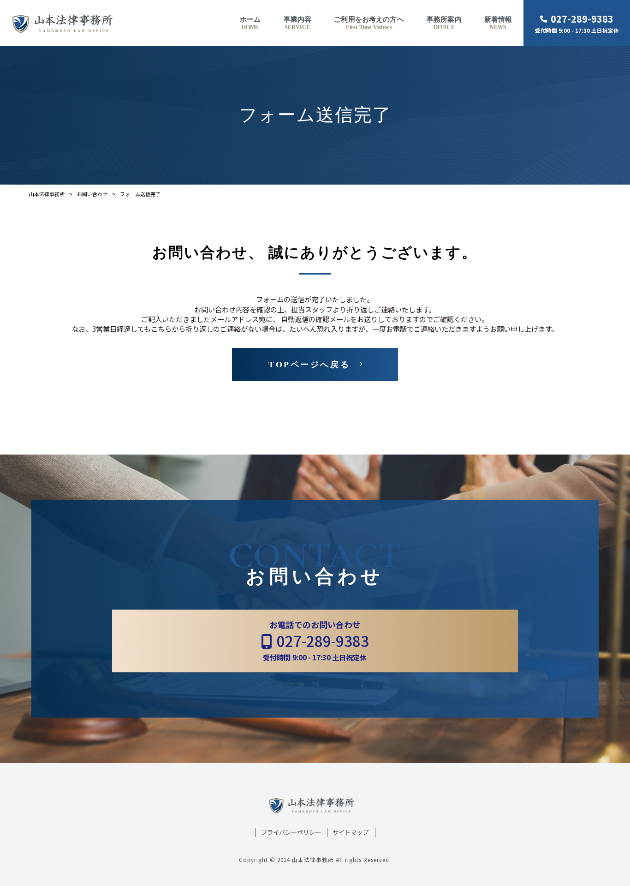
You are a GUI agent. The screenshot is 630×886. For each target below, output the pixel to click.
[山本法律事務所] (66, 23)
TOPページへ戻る (309, 364)
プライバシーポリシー (291, 832)
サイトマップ (350, 832)
